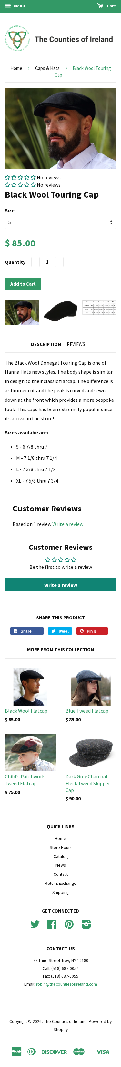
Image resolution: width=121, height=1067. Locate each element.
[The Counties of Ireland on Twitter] (35, 926)
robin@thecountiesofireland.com (66, 984)
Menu (19, 6)
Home (16, 68)
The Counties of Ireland (65, 1021)
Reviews (76, 344)
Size (10, 210)
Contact (61, 874)
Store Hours (60, 847)
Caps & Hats (47, 68)
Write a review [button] (60, 585)
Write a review (67, 524)
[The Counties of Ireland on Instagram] (86, 926)
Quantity (15, 262)
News (60, 865)
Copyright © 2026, (26, 1021)
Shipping (60, 892)
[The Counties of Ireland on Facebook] (52, 926)
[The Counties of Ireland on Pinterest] (69, 926)
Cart (111, 6)
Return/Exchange (60, 883)
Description (46, 344)
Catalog (61, 856)
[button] (21, 177)
